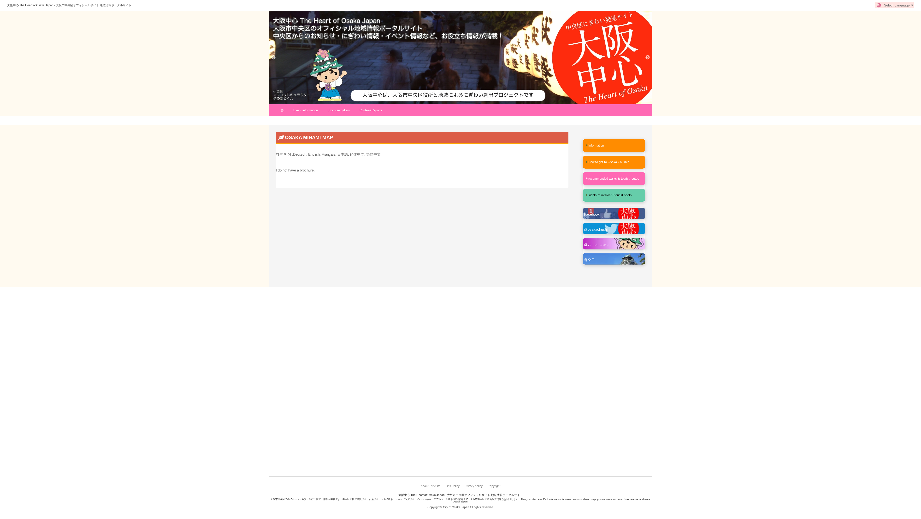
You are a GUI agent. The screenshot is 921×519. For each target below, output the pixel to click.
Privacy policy (474, 486)
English (314, 154)
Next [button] (647, 57)
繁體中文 (373, 154)
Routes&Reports (371, 110)
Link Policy (452, 486)
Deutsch (299, 154)
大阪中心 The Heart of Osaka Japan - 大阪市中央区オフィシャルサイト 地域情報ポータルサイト (69, 5)
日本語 (342, 154)
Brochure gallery (338, 110)
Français (328, 154)
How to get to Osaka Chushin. (609, 162)
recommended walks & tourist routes (613, 178)
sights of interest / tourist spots (610, 195)
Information (596, 145)
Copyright (494, 486)
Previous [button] (273, 57)
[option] (460, 57)
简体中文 (357, 154)
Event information (305, 110)
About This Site (430, 486)
